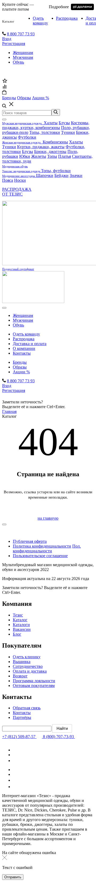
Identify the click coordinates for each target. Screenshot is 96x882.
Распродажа (67, 18)
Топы (52, 156)
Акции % (21, 372)
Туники (68, 132)
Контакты (22, 353)
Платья (64, 156)
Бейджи (61, 175)
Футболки (27, 137)
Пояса (7, 180)
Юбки (24, 156)
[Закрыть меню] (4, 119)
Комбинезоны (55, 142)
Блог (17, 634)
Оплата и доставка (30, 671)
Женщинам (23, 52)
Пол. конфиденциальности (47, 548)
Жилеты (38, 156)
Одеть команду (40, 20)
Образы (20, 367)
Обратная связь (27, 708)
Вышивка (21, 661)
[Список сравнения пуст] (4, 87)
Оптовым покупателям (34, 685)
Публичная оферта (30, 541)
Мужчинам (23, 57)
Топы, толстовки (44, 132)
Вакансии (22, 629)
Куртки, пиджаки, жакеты (41, 146)
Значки (76, 175)
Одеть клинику (27, 657)
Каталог (8, 21)
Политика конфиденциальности (42, 546)
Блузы (64, 123)
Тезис (18, 615)
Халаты (51, 123)
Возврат (20, 676)
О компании (24, 348)
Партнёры (22, 717)
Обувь (18, 62)
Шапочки (44, 175)
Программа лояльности (34, 680)
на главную (48, 518)
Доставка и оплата (29, 343)
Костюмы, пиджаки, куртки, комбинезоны (45, 125)
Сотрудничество (28, 666)
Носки (20, 180)
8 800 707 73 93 (21, 34)
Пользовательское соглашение (40, 555)
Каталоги (21, 624)
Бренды (20, 362)
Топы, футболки (56, 170)
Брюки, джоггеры (50, 151)
